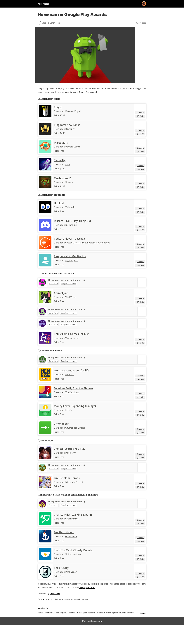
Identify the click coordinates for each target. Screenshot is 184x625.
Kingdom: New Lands (67, 125)
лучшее (84, 599)
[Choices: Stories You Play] (45, 458)
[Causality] (45, 169)
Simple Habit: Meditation (70, 256)
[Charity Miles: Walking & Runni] (45, 523)
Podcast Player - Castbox (69, 238)
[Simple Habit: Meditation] (45, 265)
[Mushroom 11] (45, 187)
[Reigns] (45, 116)
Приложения (54, 593)
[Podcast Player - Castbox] (45, 247)
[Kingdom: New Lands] (45, 134)
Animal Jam (61, 293)
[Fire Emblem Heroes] (45, 487)
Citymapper (61, 423)
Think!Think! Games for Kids (71, 334)
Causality (59, 160)
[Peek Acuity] (45, 577)
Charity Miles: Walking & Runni (73, 514)
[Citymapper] (45, 433)
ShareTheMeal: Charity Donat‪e (73, 550)
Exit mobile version (92, 621)
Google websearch (68, 283)
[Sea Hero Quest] (45, 541)
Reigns (58, 107)
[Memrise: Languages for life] (45, 379)
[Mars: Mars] (45, 151)
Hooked (59, 203)
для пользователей (71, 599)
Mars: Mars (61, 142)
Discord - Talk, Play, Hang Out (72, 221)
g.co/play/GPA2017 (86, 587)
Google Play (56, 599)
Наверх (143, 613)
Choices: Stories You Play (69, 449)
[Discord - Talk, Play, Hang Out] (45, 230)
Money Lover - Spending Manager (75, 406)
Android (46, 599)
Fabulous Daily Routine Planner (73, 388)
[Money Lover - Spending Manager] (45, 415)
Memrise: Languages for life (71, 370)
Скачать (140, 112)
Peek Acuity (61, 568)
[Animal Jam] (45, 302)
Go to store (53, 283)
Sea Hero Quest (64, 532)
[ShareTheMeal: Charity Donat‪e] (45, 559)
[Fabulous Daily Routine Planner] (45, 397)
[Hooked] (45, 212)
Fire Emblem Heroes (67, 478)
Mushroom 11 (62, 178)
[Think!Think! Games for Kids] (45, 343)
